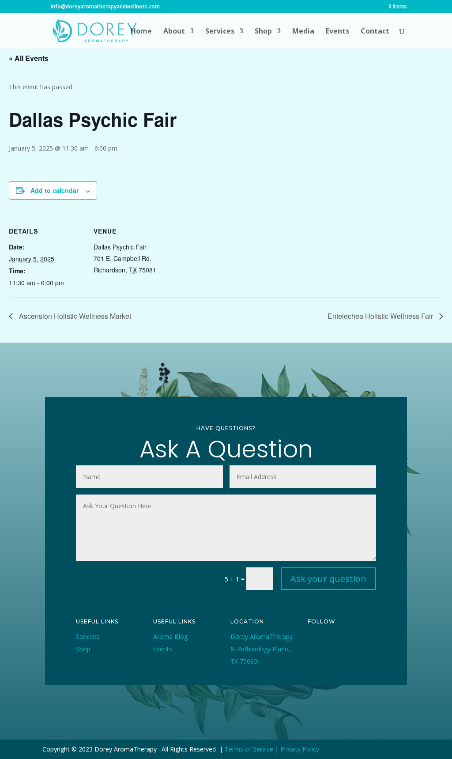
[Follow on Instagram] (355, 642)
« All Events (29, 58)
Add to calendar (54, 190)
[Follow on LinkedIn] (335, 656)
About (174, 32)
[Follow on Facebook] (315, 642)
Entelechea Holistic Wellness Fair (381, 316)
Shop (263, 32)
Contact (375, 32)
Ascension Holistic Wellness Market (74, 316)
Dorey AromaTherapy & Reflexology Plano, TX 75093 (261, 648)
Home (141, 32)
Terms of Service (249, 749)
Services (219, 32)
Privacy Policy (299, 749)
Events (337, 32)
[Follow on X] (335, 642)
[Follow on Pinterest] (315, 656)
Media (303, 32)
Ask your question (328, 579)
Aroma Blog (170, 636)
